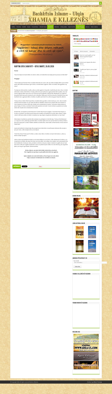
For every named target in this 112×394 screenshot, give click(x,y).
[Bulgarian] (79, 39)
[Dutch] (86, 39)
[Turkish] (97, 41)
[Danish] (85, 39)
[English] (88, 39)
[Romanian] (86, 41)
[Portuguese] (85, 41)
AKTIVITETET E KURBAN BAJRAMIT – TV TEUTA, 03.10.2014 (32, 30)
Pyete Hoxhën (25, 3)
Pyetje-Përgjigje (80, 27)
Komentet (92, 51)
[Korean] (76, 41)
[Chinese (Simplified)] (81, 39)
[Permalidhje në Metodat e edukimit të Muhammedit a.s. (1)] (76, 82)
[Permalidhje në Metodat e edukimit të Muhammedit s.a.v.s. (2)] (76, 76)
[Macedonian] (78, 41)
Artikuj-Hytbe (63, 27)
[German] (93, 39)
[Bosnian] (78, 39)
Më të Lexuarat (84, 51)
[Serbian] (90, 41)
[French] (92, 39)
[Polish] (83, 41)
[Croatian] (83, 39)
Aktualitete (50, 27)
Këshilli (24, 27)
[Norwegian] (81, 41)
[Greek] (95, 39)
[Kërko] (100, 3)
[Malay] (79, 41)
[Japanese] (74, 41)
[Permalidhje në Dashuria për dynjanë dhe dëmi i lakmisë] (76, 64)
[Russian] (88, 41)
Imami (28, 27)
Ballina (13, 27)
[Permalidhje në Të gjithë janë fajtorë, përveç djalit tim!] (76, 70)
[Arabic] (76, 39)
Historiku (19, 27)
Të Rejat (76, 51)
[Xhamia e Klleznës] (56, 15)
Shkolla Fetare (43, 27)
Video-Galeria (94, 27)
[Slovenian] (92, 41)
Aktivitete (56, 27)
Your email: (76, 261)
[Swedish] (95, 41)
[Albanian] (74, 39)
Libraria (87, 27)
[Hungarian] (97, 39)
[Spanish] (93, 41)
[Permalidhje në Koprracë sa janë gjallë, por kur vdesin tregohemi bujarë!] (76, 57)
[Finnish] (90, 39)
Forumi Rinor (35, 27)
